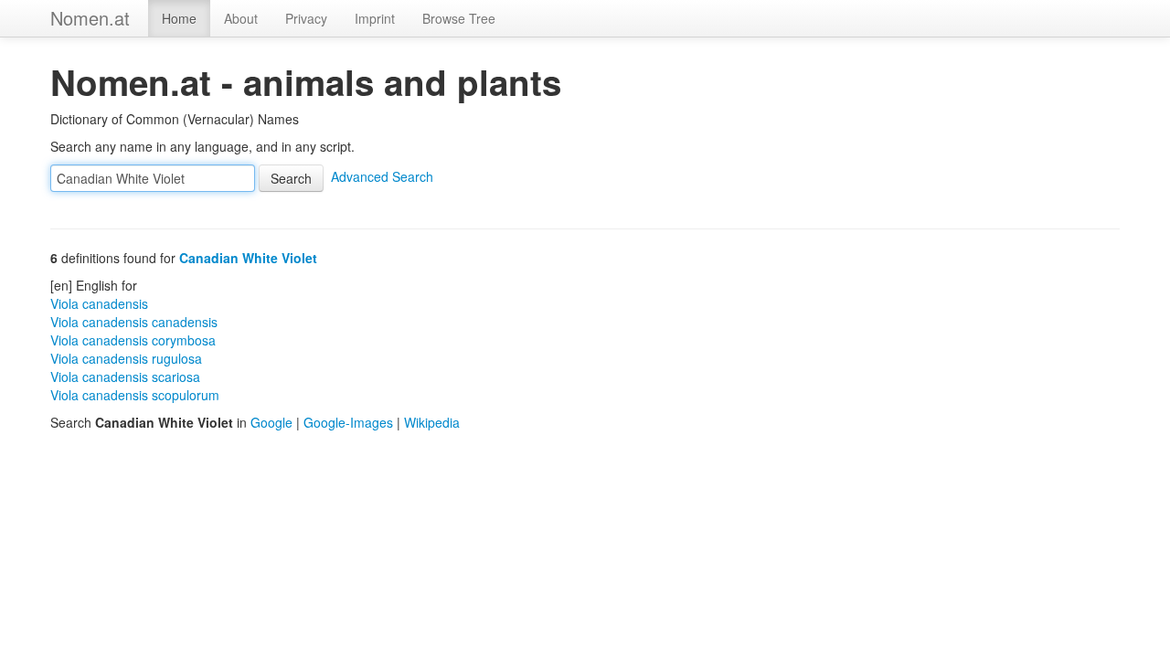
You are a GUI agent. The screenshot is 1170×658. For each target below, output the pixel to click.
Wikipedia (432, 422)
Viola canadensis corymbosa (133, 340)
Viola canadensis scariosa (125, 376)
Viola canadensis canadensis (134, 322)
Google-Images (348, 422)
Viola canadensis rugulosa (126, 358)
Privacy (306, 18)
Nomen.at (90, 18)
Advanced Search (382, 176)
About (241, 18)
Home (179, 18)
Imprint (375, 18)
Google (271, 422)
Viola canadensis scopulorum (134, 395)
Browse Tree (458, 18)
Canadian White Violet (248, 258)
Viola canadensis (99, 303)
